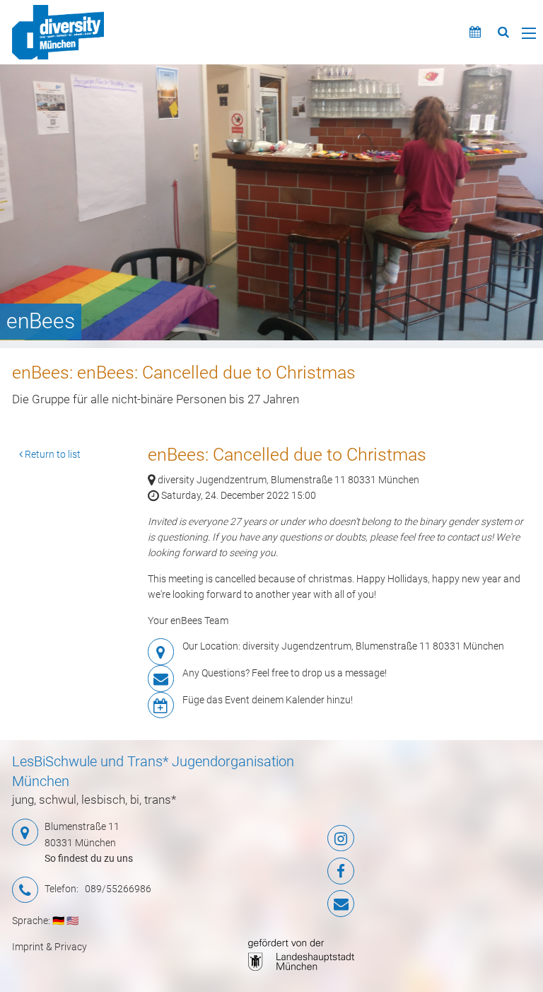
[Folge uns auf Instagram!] (297, 838)
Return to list (52, 454)
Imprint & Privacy (49, 946)
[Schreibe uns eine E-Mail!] (297, 903)
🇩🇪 (58, 920)
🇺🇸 (72, 920)
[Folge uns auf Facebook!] (297, 871)
